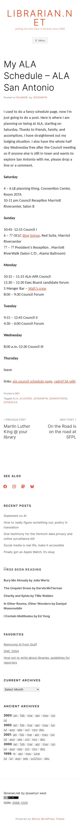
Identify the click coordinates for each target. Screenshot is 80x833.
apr (37, 715)
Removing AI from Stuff (20, 644)
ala (15, 398)
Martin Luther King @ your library (17, 428)
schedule (11, 402)
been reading (28, 569)
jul (5, 720)
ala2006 (26, 398)
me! (17, 393)
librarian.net (40, 18)
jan (15, 715)
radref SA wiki (65, 381)
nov (34, 730)
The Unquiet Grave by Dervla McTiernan (33, 588)
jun (53, 715)
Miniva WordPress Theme (48, 819)
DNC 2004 (11, 651)
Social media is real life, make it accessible (34, 545)
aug (12, 730)
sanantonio (58, 398)
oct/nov (36, 758)
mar (30, 715)
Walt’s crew (37, 289)
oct (27, 730)
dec (41, 730)
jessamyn (40, 97)
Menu (41, 40)
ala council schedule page (32, 381)
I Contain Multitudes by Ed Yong (27, 616)
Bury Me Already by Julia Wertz (26, 580)
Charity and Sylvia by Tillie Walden (28, 596)
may (46, 715)
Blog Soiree (31, 236)
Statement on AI (15, 516)
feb (22, 715)
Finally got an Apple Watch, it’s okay (29, 552)
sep (19, 730)
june (37, 753)
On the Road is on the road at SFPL (62, 428)
